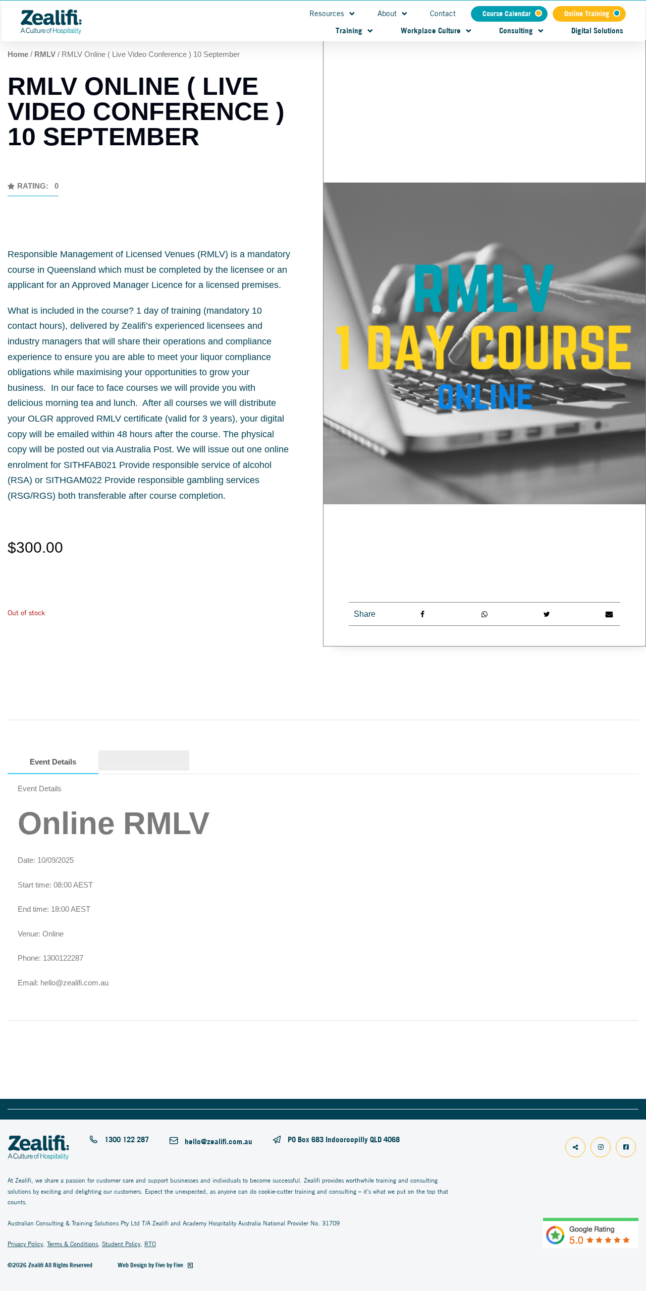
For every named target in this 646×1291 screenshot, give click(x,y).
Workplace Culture (431, 30)
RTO (150, 1244)
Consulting (516, 30)
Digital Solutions (597, 30)
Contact (443, 13)
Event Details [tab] (53, 761)
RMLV (45, 54)
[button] (33, 189)
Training (349, 30)
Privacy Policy (25, 1244)
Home (18, 54)
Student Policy (121, 1244)
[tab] (143, 758)
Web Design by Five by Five (151, 1265)
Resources (326, 13)
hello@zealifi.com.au (218, 1141)
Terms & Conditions (72, 1244)
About (387, 13)
